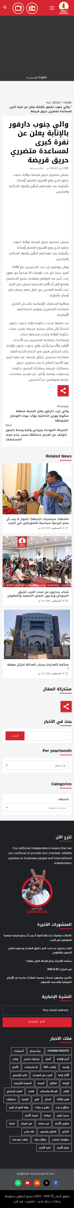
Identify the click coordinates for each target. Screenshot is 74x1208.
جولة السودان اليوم (19, 1107)
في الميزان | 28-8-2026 (59, 969)
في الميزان (26, 1123)
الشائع (53, 1083)
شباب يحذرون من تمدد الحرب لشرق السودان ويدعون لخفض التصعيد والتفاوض (38, 594)
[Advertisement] (37, 37)
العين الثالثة (63, 1099)
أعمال (48, 1059)
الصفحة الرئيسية (23, 1083)
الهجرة (25, 1099)
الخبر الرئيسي (20, 1075)
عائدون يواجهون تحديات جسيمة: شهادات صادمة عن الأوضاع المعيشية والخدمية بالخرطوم (39, 980)
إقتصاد (65, 1067)
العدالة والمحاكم (48, 1091)
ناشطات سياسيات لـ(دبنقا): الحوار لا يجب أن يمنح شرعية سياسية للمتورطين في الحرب (37, 521)
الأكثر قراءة (63, 1075)
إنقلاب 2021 (50, 1067)
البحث (15, 736)
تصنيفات (63, 799)
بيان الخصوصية (45, 1173)
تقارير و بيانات (42, 1107)
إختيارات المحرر (31, 1059)
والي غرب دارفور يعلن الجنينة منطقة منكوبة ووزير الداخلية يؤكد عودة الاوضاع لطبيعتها (39, 413)
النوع (36, 1099)
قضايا (12, 1123)
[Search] (5, 7)
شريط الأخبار (31, 1115)
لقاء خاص (29, 1131)
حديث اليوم (63, 1115)
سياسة (47, 1115)
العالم (66, 1091)
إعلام (15, 1059)
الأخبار (15, 1067)
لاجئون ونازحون (48, 1131)
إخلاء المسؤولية (26, 1173)
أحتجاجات (19, 1051)
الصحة (40, 1083)
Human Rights (58, 1051)
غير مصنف (43, 1123)
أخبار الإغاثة (63, 1059)
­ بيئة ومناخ (36, 1051)
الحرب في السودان (42, 1075)
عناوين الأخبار (62, 1123)
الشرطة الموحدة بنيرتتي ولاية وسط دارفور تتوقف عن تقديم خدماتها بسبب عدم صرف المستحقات (37, 432)
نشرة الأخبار (63, 1148)
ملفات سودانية (20, 1139)
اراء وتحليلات (31, 1067)
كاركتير (65, 1131)
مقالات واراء (40, 1139)
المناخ (48, 1099)
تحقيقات (11, 1099)
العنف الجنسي (14, 1091)
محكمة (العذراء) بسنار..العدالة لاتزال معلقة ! (38, 666)
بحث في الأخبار (58, 721)
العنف (31, 1091)
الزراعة (66, 1083)
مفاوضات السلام (60, 1139)
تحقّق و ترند (62, 1107)
